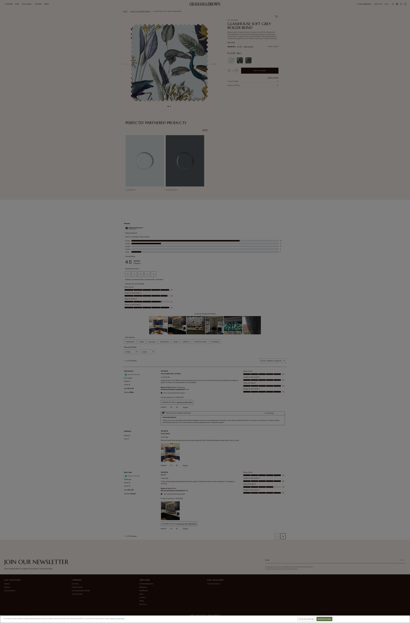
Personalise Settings (306, 619)
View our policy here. (117, 618)
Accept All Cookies (324, 619)
